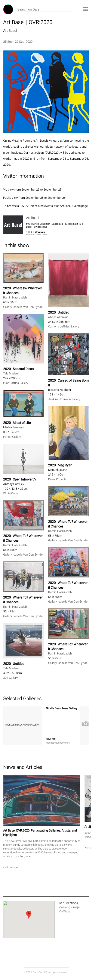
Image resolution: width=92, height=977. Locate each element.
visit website (10, 867)
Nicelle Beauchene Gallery (61, 708)
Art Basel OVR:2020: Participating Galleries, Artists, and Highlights (40, 832)
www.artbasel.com (36, 234)
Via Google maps (69, 907)
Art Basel (10, 30)
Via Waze (64, 911)
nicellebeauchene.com (58, 743)
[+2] (22, 725)
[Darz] (8, 9)
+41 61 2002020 (35, 232)
